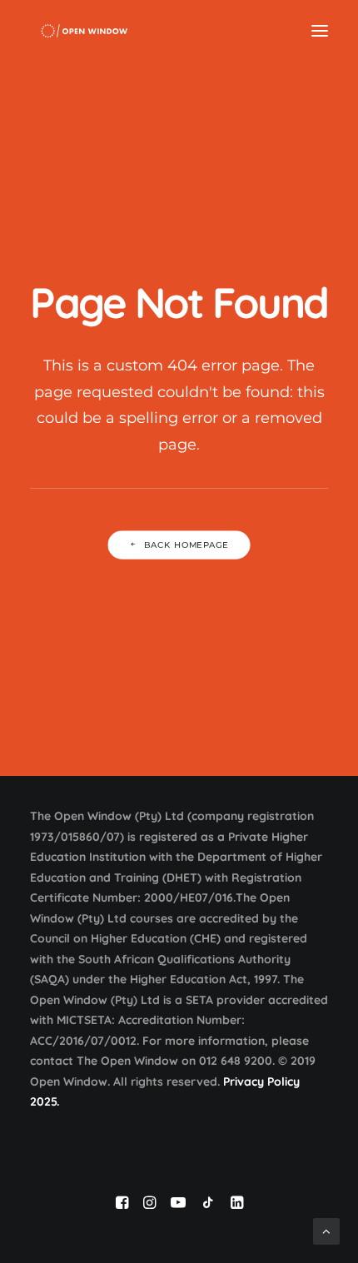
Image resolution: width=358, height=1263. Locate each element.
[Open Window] (84, 30)
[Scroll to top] (326, 1230)
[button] (319, 31)
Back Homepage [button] (186, 545)
